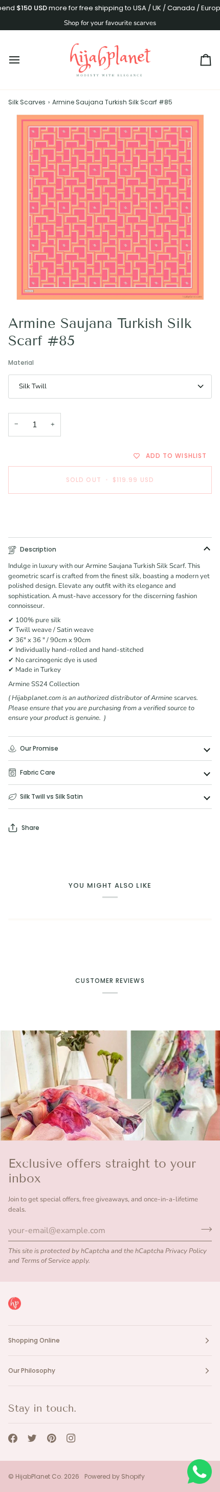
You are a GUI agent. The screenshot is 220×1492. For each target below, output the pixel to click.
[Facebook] (12, 1438)
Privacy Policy (186, 1251)
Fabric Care (37, 772)
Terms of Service (45, 1260)
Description (38, 549)
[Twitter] (32, 1438)
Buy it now (110, 515)
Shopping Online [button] (34, 1340)
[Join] (203, 1229)
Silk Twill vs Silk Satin (51, 796)
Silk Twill (33, 386)
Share (30, 827)
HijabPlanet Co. (38, 1476)
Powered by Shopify (114, 1476)
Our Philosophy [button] (31, 1370)
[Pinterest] (51, 1438)
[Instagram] (71, 1438)
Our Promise (39, 748)
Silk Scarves (27, 102)
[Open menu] (23, 60)
